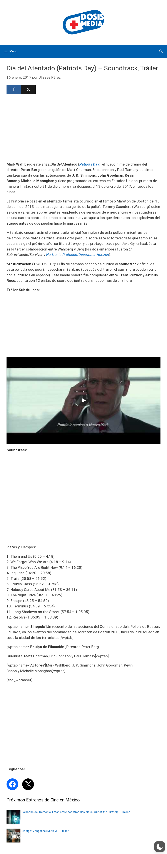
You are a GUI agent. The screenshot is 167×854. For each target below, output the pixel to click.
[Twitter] (28, 89)
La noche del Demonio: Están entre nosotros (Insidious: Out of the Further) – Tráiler (76, 812)
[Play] (83, 400)
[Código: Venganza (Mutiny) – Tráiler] (13, 841)
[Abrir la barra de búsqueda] (161, 51)
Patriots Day (89, 164)
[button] (159, 846)
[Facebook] (14, 89)
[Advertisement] (83, 127)
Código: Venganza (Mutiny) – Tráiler (45, 830)
